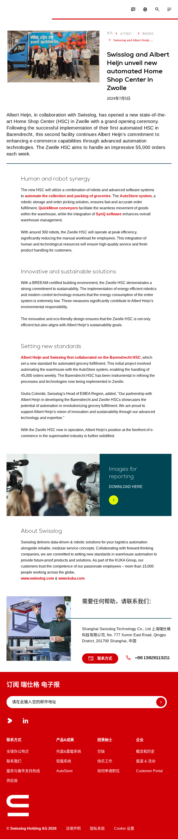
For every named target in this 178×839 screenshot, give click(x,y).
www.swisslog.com (37, 578)
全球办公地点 (17, 751)
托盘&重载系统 (68, 751)
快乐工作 (104, 761)
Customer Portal (149, 771)
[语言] (145, 9)
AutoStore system (136, 196)
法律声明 (73, 828)
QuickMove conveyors (58, 208)
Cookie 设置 (124, 828)
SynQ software (108, 214)
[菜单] (169, 9)
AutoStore (64, 771)
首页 (110, 33)
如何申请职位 (108, 771)
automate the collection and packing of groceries (68, 196)
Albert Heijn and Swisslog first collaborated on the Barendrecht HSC (81, 357)
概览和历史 (145, 751)
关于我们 (126, 33)
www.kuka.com (71, 578)
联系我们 (13, 761)
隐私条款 (97, 828)
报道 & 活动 (145, 761)
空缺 (101, 751)
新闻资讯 (148, 33)
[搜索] (157, 9)
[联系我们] (133, 9)
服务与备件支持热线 (23, 771)
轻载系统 (63, 761)
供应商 (12, 781)
